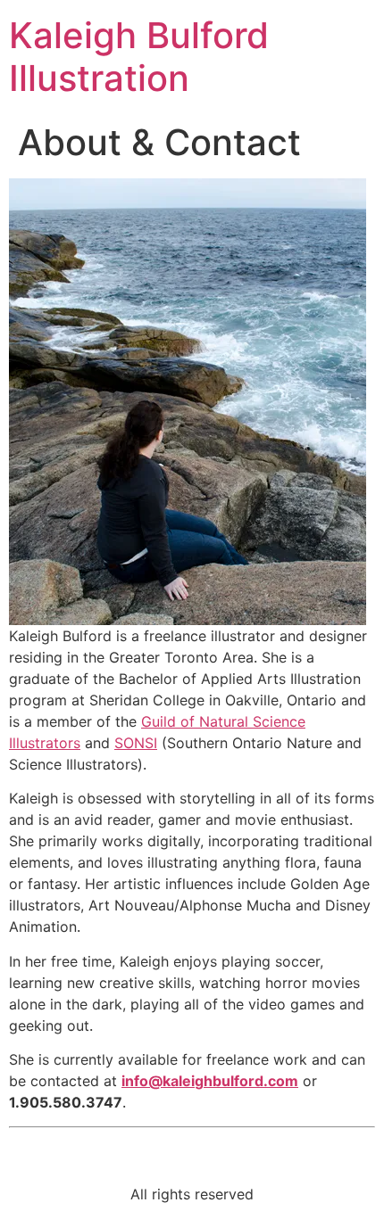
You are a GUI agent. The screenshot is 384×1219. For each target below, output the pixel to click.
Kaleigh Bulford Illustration (139, 56)
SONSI (135, 743)
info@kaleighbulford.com (209, 1081)
